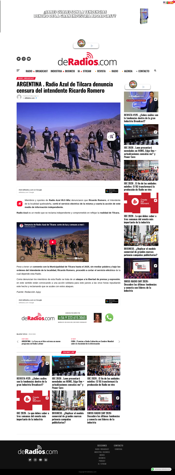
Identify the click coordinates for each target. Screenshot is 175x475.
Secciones (102, 445)
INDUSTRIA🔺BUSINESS (63, 71)
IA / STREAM (102, 463)
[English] (165, 3)
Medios (102, 455)
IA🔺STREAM (84, 71)
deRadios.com (30, 98)
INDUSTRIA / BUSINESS (102, 452)
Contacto (118, 445)
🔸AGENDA (126, 71)
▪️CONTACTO (142, 71)
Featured (32, 334)
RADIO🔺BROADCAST (37, 71)
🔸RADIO (113, 71)
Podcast (102, 460)
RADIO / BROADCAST (102, 449)
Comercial (118, 449)
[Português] (168, 3)
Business (102, 458)
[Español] (171, 3)
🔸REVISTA (100, 71)
